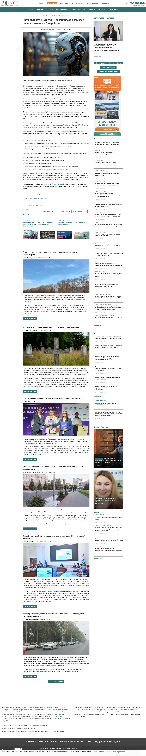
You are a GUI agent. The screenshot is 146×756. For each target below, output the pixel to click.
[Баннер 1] (30, 235)
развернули (58, 184)
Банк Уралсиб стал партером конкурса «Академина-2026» (107, 378)
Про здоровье (101, 63)
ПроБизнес (64, 15)
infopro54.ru (60, 714)
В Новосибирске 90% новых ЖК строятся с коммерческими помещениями (109, 318)
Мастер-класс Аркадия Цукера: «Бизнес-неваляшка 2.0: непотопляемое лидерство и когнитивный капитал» (109, 413)
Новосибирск (32, 202)
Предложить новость (64, 211)
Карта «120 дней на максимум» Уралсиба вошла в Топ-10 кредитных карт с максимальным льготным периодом (108, 347)
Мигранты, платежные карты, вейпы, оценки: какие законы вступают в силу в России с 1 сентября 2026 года (108, 307)
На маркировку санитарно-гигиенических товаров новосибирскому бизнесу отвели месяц (108, 517)
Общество (54, 15)
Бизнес (45, 15)
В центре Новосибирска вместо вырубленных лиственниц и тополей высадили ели (107, 173)
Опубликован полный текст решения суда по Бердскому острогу (108, 205)
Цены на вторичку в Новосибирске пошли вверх (71, 223)
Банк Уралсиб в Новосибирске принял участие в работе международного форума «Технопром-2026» (107, 357)
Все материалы (97, 56)
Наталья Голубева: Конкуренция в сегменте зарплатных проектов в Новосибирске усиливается (105, 45)
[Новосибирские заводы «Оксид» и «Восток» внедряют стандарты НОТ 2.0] (56, 419)
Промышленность (99, 160)
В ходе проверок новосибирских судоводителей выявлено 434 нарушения (108, 264)
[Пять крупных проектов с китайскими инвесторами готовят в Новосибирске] (56, 276)
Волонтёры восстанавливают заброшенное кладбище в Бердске (51, 327)
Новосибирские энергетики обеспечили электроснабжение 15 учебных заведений (108, 337)
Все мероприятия (98, 422)
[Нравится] (23, 214)
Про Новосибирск (115, 63)
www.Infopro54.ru (55, 707)
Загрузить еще (56, 681)
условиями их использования (107, 751)
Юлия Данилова (32, 258)
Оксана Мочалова (33, 542)
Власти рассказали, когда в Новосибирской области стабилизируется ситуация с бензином (109, 194)
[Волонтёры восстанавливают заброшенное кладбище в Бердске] (56, 349)
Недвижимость (104, 315)
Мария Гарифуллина (33, 472)
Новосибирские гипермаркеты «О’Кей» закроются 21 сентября (107, 234)
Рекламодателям (138, 5)
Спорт (103, 271)
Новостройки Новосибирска (108, 72)
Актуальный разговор (104, 18)
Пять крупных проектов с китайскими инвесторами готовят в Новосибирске (107, 143)
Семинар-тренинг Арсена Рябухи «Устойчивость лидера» (105, 404)
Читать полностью (30, 318)
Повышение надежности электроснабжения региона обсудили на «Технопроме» (108, 368)
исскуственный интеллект (34, 205)
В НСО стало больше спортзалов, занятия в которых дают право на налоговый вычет (108, 274)
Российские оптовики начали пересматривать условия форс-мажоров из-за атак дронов (108, 550)
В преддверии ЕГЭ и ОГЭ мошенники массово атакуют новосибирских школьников (37, 224)
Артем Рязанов (49, 29)
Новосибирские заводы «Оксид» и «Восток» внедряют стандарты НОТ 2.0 (55, 398)
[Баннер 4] (82, 235)
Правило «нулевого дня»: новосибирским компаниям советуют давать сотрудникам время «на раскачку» (109, 528)
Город (96, 170)
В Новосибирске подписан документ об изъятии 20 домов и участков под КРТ (108, 297)
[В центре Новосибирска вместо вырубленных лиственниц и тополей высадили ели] (56, 490)
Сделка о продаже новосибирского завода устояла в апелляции (109, 254)
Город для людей (108, 67)
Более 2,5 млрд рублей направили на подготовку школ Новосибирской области (109, 184)
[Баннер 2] (47, 235)
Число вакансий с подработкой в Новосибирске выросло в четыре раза (107, 244)
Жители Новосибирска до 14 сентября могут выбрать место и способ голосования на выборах (107, 286)
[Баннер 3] (64, 235)
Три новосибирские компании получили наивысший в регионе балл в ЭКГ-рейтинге (109, 539)
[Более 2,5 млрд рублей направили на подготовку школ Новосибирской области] (56, 560)
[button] (127, 3)
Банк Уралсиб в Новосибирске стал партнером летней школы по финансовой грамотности (108, 387)
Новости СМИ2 (27, 230)
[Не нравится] (28, 214)
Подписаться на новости (80, 211)
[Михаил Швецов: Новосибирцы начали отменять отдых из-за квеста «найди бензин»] (108, 448)
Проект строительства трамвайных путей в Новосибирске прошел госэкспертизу (108, 215)
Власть (102, 140)
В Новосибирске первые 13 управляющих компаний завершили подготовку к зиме (108, 225)
